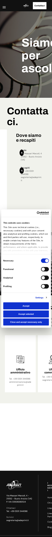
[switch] (45, 269)
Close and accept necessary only (26, 322)
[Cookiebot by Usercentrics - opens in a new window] (37, 213)
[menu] (4, 7)
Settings (39, 297)
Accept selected (26, 314)
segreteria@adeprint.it (17, 520)
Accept (26, 306)
